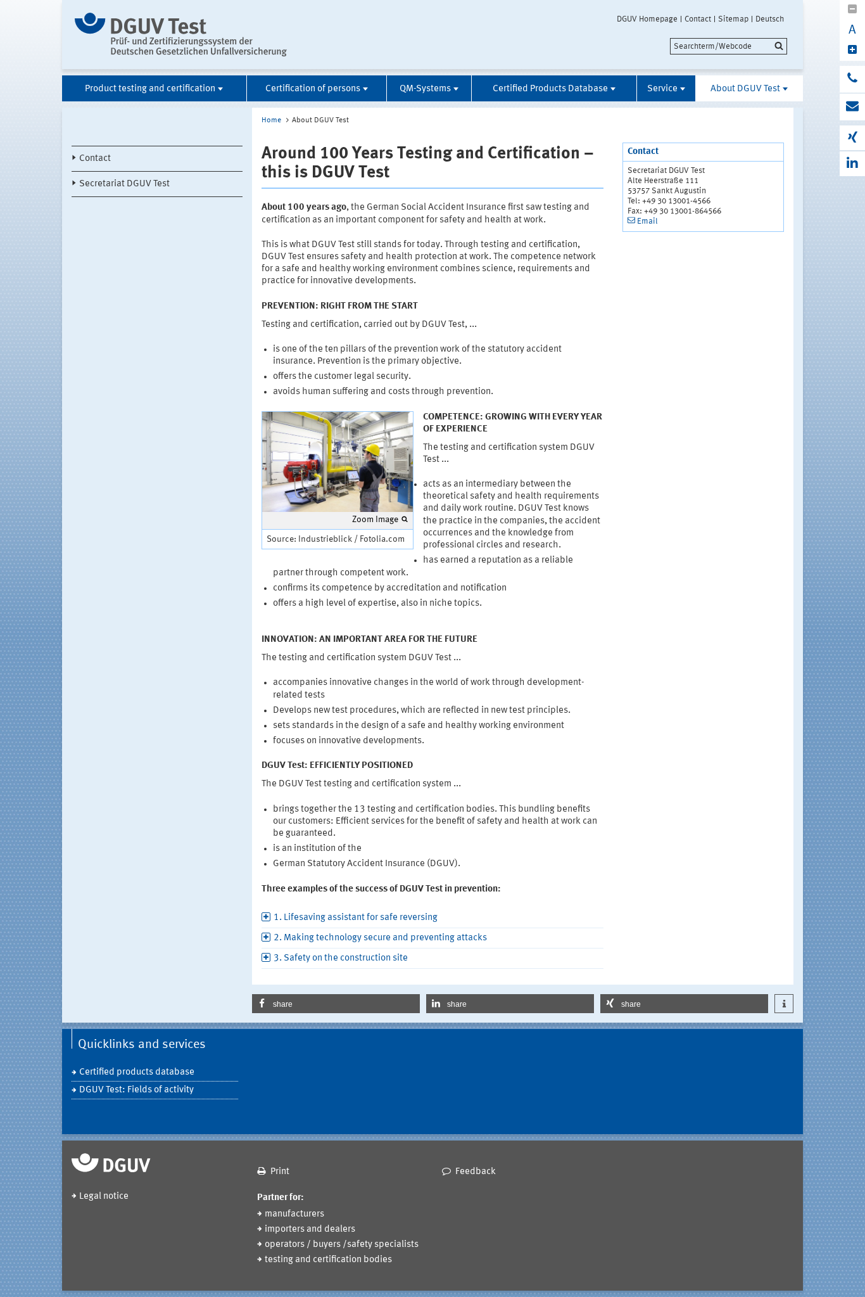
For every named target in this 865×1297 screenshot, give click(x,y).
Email (647, 221)
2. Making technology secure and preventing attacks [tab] (380, 938)
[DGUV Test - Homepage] (181, 34)
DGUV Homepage (647, 19)
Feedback (475, 1172)
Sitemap (733, 19)
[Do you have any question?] (852, 79)
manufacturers (294, 1214)
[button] (336, 1003)
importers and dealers (310, 1229)
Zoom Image (375, 519)
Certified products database (136, 1072)
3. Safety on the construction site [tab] (341, 958)
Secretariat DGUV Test (124, 184)
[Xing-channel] (852, 137)
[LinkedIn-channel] (852, 163)
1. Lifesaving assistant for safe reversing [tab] (356, 918)
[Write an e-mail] (852, 107)
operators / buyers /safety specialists (342, 1244)
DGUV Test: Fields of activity (136, 1090)
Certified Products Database (550, 89)
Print (279, 1172)
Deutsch (769, 19)
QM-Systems (425, 89)
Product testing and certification (150, 89)
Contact (698, 19)
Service (662, 89)
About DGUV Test (745, 89)
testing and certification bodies (328, 1260)
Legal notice (104, 1196)
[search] (728, 46)
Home (271, 120)
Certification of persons (312, 89)
